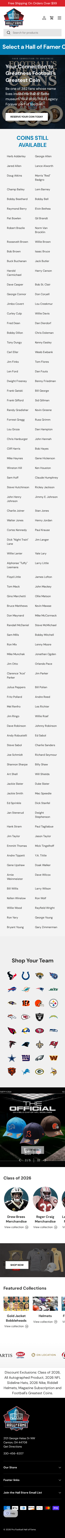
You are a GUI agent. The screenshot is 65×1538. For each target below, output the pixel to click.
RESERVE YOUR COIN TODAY (26, 116)
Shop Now (17, 1264)
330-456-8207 (13, 1453)
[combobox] (32, 32)
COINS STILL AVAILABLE (33, 141)
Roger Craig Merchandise (45, 1219)
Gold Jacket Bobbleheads (16, 1318)
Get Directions (12, 1446)
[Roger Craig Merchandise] (45, 1199)
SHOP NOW (32, 1149)
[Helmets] (45, 1304)
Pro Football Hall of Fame (23, 1529)
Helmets (45, 1316)
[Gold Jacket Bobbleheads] (16, 1304)
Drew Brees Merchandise (16, 1219)
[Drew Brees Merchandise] (16, 1199)
